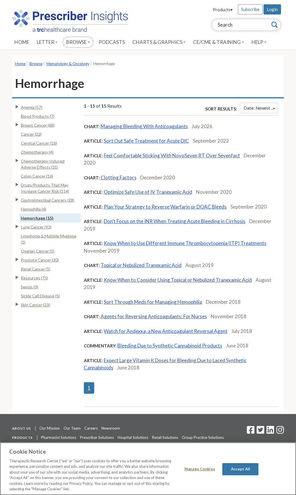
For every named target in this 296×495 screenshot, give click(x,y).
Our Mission (49, 428)
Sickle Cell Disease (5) (40, 295)
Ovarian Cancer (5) (37, 251)
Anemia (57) (31, 107)
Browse (77, 42)
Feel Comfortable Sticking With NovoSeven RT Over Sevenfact (172, 155)
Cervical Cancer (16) (39, 143)
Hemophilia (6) (33, 209)
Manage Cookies (199, 469)
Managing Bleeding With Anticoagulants (144, 126)
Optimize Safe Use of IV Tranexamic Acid (148, 192)
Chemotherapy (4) (37, 152)
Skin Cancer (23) (35, 304)
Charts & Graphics (157, 42)
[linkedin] (270, 431)
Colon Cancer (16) (37, 176)
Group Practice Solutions (203, 437)
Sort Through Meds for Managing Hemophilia (153, 302)
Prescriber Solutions (97, 437)
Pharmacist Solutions (58, 437)
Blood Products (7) (37, 116)
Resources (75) (34, 277)
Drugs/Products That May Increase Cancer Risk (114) (45, 188)
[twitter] (259, 431)
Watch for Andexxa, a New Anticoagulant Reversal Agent (165, 331)
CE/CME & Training (217, 42)
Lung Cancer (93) (36, 227)
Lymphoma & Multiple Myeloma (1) (48, 238)
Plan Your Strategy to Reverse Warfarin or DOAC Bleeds (165, 207)
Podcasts (112, 42)
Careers (91, 428)
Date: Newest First (261, 108)
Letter (46, 42)
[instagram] (280, 431)
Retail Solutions (165, 437)
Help (257, 42)
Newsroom (110, 428)
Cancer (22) (31, 134)
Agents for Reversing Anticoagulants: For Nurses (154, 316)
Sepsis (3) (29, 286)
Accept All (240, 469)
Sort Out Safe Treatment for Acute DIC (146, 141)
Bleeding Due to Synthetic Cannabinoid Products (169, 346)
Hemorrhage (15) (37, 218)
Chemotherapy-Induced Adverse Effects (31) (42, 164)
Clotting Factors (118, 177)
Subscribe (250, 9)
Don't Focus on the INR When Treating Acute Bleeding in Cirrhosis (174, 221)
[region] (148, 468)
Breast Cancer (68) (38, 125)
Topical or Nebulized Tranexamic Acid (141, 265)
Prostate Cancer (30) (40, 259)
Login (272, 9)
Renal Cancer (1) (35, 268)
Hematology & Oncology (68, 63)
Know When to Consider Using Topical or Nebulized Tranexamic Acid (178, 280)
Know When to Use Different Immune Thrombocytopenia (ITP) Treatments (185, 243)
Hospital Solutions (133, 437)
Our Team (72, 428)
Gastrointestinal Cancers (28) (47, 200)
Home (21, 42)
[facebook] (250, 431)
